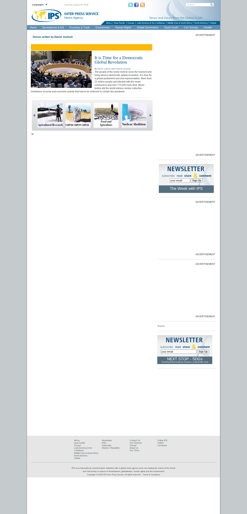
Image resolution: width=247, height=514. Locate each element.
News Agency (73, 17)
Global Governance (147, 27)
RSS (104, 443)
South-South (171, 27)
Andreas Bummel (123, 69)
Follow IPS (162, 440)
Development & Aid (53, 27)
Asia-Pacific (119, 23)
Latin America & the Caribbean (151, 23)
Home (33, 27)
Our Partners (136, 443)
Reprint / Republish (111, 448)
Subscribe (106, 445)
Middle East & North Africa (179, 23)
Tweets (161, 326)
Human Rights (123, 27)
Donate (133, 445)
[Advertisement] (186, 94)
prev (34, 115)
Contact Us (135, 440)
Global (213, 23)
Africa (109, 23)
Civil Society (191, 27)
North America (201, 23)
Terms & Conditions (151, 475)
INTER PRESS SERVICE (81, 14)
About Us (134, 448)
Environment (103, 27)
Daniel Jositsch (104, 69)
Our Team (134, 450)
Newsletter (107, 440)
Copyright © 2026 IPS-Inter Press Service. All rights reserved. (114, 475)
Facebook (162, 445)
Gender (208, 27)
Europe (131, 23)
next (150, 115)
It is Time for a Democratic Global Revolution (119, 60)
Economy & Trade (79, 27)
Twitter (160, 443)
